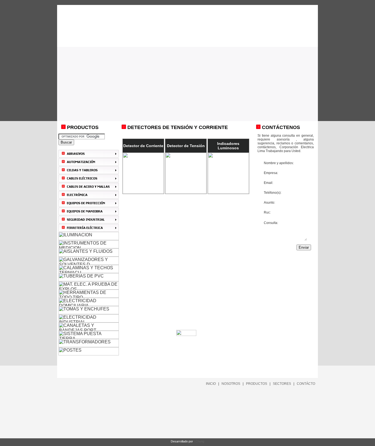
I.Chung (199, 441)
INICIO (211, 384)
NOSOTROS (231, 384)
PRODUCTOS (256, 384)
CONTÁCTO (306, 384)
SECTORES (282, 384)
